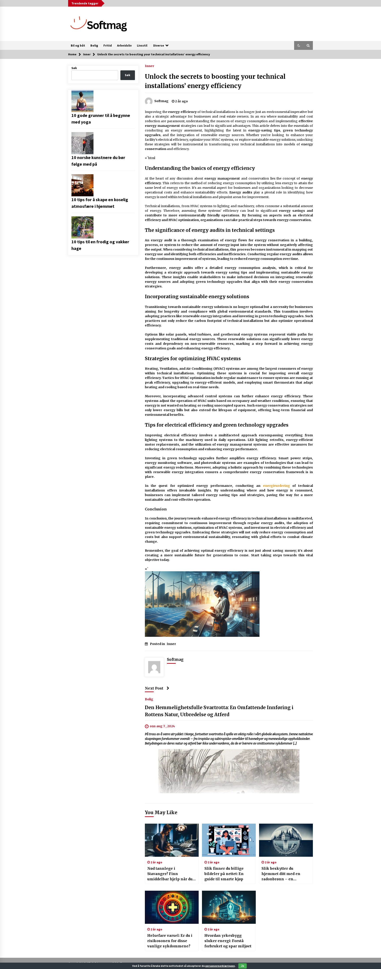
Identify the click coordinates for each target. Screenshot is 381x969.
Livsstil (142, 45)
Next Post (154, 688)
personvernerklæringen (220, 965)
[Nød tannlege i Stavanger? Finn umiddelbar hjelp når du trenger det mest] (172, 840)
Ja (242, 965)
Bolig (94, 45)
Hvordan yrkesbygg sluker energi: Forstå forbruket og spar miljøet (227, 940)
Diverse (158, 45)
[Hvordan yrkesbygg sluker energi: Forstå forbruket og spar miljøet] (229, 907)
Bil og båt (78, 45)
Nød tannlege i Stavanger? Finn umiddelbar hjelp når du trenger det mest (169, 874)
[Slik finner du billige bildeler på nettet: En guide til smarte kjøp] (229, 840)
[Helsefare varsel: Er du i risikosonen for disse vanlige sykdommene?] (172, 907)
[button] (298, 45)
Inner (149, 65)
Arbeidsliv (124, 45)
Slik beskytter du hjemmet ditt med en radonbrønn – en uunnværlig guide (280, 874)
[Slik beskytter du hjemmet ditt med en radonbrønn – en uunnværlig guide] (286, 840)
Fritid (107, 45)
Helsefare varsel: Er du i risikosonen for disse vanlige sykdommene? (169, 940)
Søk (74, 68)
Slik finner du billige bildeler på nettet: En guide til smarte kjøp (224, 873)
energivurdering (276, 486)
